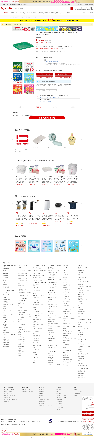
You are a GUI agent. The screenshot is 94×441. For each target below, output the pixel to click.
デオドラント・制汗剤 (52, 345)
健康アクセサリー (51, 362)
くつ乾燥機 (5, 277)
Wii (49, 309)
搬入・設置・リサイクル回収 (10, 395)
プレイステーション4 (52, 295)
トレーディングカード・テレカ (69, 299)
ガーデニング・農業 (67, 361)
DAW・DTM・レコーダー (38, 295)
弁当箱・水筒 (51, 277)
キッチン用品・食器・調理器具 (12, 17)
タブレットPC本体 (37, 268)
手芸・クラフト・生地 (82, 299)
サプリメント (51, 353)
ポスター (35, 354)
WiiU (49, 308)
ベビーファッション (67, 311)
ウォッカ (65, 275)
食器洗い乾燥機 (6, 340)
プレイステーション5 (52, 294)
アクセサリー (36, 302)
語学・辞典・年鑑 (36, 342)
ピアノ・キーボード (37, 291)
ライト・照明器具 (6, 287)
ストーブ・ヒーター (7, 294)
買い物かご (41, 389)
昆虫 (64, 342)
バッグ (79, 324)
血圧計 (19, 353)
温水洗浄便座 (21, 346)
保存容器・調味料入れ (26, 17)
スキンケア (50, 336)
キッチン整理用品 (51, 275)
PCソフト (20, 321)
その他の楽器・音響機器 (38, 313)
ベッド (79, 336)
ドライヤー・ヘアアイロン (23, 326)
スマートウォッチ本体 (37, 280)
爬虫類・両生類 (66, 340)
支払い (57, 391)
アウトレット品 (81, 370)
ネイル (49, 343)
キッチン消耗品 (51, 274)
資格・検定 (35, 351)
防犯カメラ (65, 355)
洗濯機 (57, 12)
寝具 (79, 330)
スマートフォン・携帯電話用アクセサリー (39, 271)
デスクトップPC (21, 300)
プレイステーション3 (52, 304)
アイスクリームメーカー (8, 347)
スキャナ (20, 309)
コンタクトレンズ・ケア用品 (54, 326)
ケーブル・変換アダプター (38, 275)
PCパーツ (20, 319)
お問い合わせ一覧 (47, 437)
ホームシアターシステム (23, 282)
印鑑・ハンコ (81, 294)
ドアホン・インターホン (68, 354)
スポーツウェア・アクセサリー (84, 286)
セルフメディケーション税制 (7, 424)
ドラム (34, 299)
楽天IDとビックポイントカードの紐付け (46, 406)
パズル (64, 294)
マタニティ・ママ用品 (67, 313)
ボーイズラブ (36, 340)
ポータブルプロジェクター (23, 295)
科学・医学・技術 (36, 344)
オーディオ (20, 268)
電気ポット (5, 329)
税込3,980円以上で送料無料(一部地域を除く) (19, 4)
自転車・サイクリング (82, 267)
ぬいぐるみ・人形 (66, 284)
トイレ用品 (80, 303)
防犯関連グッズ (81, 371)
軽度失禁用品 (51, 332)
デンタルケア (21, 337)
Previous (11, 28)
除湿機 (4, 308)
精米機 (4, 317)
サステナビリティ (55, 437)
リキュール (65, 274)
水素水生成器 (6, 344)
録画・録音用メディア (22, 273)
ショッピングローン (8, 393)
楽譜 (34, 326)
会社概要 (86, 4)
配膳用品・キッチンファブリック (54, 280)
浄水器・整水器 (6, 342)
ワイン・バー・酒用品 (52, 286)
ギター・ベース (36, 300)
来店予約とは (86, 434)
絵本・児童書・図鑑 (37, 319)
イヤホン (34, 12)
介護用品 (50, 328)
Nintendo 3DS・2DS (52, 297)
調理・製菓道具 (51, 268)
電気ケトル (5, 330)
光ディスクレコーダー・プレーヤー (24, 276)
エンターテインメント (37, 321)
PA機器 (34, 293)
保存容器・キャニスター (37, 17)
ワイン (64, 268)
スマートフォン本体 (37, 267)
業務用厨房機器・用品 (52, 282)
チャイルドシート (66, 322)
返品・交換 (58, 393)
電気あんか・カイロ (7, 301)
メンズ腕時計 (81, 309)
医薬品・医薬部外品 (52, 319)
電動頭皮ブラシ (21, 339)
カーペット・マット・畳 (83, 353)
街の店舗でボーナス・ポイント (28, 391)
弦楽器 (34, 307)
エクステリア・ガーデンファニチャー (69, 363)
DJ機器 (34, 306)
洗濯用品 (80, 298)
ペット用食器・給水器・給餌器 (69, 338)
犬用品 (64, 330)
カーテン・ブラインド (82, 351)
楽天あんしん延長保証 (8, 391)
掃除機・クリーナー (7, 279)
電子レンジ (68, 12)
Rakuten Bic (6, 8)
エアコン (47, 12)
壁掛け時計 (80, 313)
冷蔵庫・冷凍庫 (6, 268)
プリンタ (20, 307)
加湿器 (4, 306)
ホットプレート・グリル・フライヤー (9, 325)
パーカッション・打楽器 (38, 304)
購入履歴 (41, 395)
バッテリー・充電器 (37, 277)
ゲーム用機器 (21, 317)
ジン (64, 270)
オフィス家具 (81, 363)
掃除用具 (80, 296)
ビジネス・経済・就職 (37, 328)
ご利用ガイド (63, 4)
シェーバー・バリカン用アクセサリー (24, 332)
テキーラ (65, 279)
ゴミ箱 (79, 360)
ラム (64, 272)
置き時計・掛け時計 (82, 354)
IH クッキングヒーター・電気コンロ (9, 337)
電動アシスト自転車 (82, 268)
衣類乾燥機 (5, 273)
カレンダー (35, 329)
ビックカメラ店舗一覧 (79, 4)
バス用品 (80, 301)
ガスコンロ (5, 327)
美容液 (49, 342)
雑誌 (34, 333)
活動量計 (20, 348)
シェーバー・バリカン (22, 329)
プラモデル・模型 (66, 289)
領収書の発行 (59, 399)
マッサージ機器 (21, 343)
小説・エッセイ (36, 338)
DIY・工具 (65, 352)
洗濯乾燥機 (5, 272)
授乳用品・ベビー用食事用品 (69, 318)
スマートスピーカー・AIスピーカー (24, 293)
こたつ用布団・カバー (82, 362)
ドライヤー (28, 12)
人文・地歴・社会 (36, 335)
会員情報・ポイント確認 (44, 399)
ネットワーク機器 (21, 312)
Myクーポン (41, 397)
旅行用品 (80, 326)
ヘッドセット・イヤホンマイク (39, 279)
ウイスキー (65, 267)
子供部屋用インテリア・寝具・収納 (84, 347)
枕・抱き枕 (80, 334)
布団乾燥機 (5, 275)
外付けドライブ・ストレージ (24, 314)
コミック (35, 317)
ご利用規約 (76, 395)
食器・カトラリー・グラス (53, 270)
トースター (5, 319)
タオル (79, 305)
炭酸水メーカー (6, 339)
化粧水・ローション (52, 338)
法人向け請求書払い (43, 403)
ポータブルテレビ (21, 285)
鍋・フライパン (51, 267)
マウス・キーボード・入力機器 (24, 316)
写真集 (34, 352)
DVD (34, 362)
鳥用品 (64, 337)
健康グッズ (50, 360)
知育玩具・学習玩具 (67, 285)
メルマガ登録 (59, 401)
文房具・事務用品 (81, 292)
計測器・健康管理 (51, 357)
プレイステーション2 (52, 306)
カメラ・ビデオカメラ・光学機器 (24, 271)
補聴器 (19, 344)
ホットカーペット (6, 295)
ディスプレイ (21, 305)
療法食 (64, 347)
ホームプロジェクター (22, 278)
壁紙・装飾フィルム (82, 356)
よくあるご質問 (70, 4)
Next (83, 28)
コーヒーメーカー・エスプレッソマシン (9, 322)
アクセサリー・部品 (22, 289)
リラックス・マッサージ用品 (54, 364)
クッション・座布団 (82, 339)
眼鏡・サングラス (81, 288)
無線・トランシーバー (22, 290)
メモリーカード (21, 287)
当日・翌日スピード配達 (9, 389)
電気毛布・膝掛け (6, 299)
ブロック (65, 303)
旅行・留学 (35, 322)
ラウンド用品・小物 (82, 277)
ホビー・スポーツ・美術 (38, 324)
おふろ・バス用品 (66, 315)
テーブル (80, 341)
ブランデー (65, 277)
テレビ (62, 12)
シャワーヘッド (21, 341)
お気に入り (41, 391)
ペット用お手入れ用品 (67, 331)
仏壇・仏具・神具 (81, 377)
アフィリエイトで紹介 (60, 405)
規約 (91, 434)
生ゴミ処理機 (6, 346)
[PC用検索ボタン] (71, 8)
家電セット (13, 12)
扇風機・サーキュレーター (8, 304)
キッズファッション (67, 309)
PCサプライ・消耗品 (22, 310)
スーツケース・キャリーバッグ (84, 322)
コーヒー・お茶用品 (52, 284)
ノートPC (20, 302)
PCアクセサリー (21, 303)
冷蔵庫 (52, 12)
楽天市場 (91, 4)
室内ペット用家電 (66, 345)
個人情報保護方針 (77, 393)
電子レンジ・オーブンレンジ (9, 314)
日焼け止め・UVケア (52, 347)
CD (34, 360)
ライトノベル (36, 349)
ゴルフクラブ (81, 272)
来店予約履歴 (42, 401)
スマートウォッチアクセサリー (39, 282)
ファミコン (50, 313)
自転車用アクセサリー (82, 270)
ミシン (4, 282)
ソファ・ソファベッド (82, 337)
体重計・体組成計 (21, 351)
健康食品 (50, 358)
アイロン (5, 280)
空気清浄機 (41, 12)
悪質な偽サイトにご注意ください (19, 424)
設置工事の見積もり (8, 397)
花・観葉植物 (66, 365)
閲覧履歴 (41, 393)
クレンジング (51, 340)
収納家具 (80, 349)
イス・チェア (81, 344)
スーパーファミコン (52, 315)
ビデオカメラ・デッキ (22, 280)
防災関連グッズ (66, 357)
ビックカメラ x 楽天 (5, 4)
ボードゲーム (66, 298)
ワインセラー (6, 332)
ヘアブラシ (20, 327)
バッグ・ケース (81, 275)
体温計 (19, 355)
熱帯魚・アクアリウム (67, 333)
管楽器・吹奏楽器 (36, 297)
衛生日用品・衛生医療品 (53, 323)
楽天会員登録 (90, 12)
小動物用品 (65, 335)
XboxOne (50, 299)
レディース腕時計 (81, 311)
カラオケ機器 (36, 311)
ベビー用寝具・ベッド (67, 316)
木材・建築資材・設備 (67, 359)
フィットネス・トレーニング (84, 281)
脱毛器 (19, 334)
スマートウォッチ (81, 316)
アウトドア (80, 284)
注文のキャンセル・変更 (61, 395)
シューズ (80, 274)
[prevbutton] (12, 139)
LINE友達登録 (59, 403)
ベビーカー (65, 320)
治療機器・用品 (51, 321)
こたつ (4, 297)
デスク (79, 343)
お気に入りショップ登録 (61, 397)
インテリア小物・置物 (82, 365)
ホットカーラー (21, 336)
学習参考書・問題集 (37, 336)
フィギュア (65, 291)
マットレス (80, 332)
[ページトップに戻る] (92, 260)
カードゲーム (66, 296)
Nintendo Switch (51, 292)
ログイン (85, 12)
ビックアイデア (21, 12)
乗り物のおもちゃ (66, 287)
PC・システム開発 (37, 345)
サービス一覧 (40, 437)
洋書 (34, 347)
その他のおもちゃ (66, 305)
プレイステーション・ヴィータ (54, 302)
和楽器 (34, 309)
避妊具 (49, 325)
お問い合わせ (59, 409)
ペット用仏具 (66, 344)
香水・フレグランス (52, 349)
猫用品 (64, 328)
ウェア (79, 279)
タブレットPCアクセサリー (38, 273)
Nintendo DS (51, 311)
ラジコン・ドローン (67, 292)
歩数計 (19, 350)
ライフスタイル (36, 331)
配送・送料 (58, 389)
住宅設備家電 (6, 286)
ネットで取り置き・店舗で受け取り (11, 399)
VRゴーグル (35, 287)
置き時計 (80, 315)
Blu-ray (34, 359)
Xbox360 (50, 301)
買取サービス (6, 401)
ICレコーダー (21, 283)
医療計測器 (50, 330)
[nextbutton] (81, 139)
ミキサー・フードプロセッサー (9, 334)
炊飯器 (4, 315)
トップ (2, 17)
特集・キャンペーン (26, 389)
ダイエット (50, 355)
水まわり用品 (51, 287)
